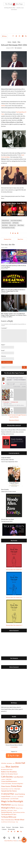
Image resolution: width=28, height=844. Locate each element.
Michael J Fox (12, 225)
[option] (14, 398)
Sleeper (15, 810)
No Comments (18, 48)
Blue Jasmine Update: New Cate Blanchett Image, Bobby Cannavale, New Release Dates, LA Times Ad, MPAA (14, 315)
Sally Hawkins (10, 810)
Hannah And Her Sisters (9, 791)
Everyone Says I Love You (7, 788)
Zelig (17, 821)
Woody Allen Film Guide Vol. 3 (14, 625)
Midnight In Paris (8, 808)
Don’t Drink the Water (16, 220)
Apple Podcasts (11, 415)
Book (3, 827)
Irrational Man (7, 794)
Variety (3, 105)
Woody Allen (11, 829)
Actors (9, 42)
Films (19, 42)
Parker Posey (19, 808)
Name (3, 344)
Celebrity (3, 779)
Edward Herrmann (6, 222)
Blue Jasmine (12, 766)
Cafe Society (7, 776)
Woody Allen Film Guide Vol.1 (14, 569)
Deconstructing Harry (17, 783)
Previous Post (7, 239)
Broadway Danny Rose (6, 769)
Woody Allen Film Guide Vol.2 (14, 597)
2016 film (3, 763)
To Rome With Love (8, 817)
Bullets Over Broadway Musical (9, 774)
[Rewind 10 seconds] (8, 384)
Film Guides (15, 827)
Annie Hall (20, 763)
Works (22, 827)
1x (11, 384)
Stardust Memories (6, 812)
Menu (5, 36)
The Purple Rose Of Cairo (8, 227)
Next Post (20, 239)
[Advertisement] (14, 23)
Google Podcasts (21, 415)
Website (3, 356)
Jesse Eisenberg (20, 794)
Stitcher (16, 417)
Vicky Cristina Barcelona (7, 819)
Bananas (3, 767)
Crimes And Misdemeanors (9, 781)
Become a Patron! (14, 420)
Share (24, 386)
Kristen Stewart (5, 798)
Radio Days (4, 810)
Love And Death (14, 798)
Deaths (14, 42)
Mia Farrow (20, 805)
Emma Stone (16, 786)
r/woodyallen (14, 747)
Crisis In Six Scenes (6, 783)
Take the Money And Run (19, 812)
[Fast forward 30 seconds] (15, 384)
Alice (14, 763)
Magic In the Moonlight (12, 801)
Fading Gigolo (17, 788)
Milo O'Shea (21, 225)
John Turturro (14, 796)
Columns (4, 829)
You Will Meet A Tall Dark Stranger (8, 822)
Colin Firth (8, 779)
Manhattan (6, 804)
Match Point (14, 805)
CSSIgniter (21, 840)
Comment (4, 328)
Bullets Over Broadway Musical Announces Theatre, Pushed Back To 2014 (13, 290)
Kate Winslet (20, 796)
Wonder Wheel (19, 819)
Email (3, 350)
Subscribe (17, 386)
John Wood (4, 225)
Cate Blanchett (18, 777)
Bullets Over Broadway (9, 772)
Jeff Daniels (15, 222)
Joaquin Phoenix (6, 796)
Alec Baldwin (9, 763)
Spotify (12, 417)
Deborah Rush (5, 220)
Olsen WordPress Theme (10, 840)
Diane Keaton (5, 786)
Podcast (8, 827)
